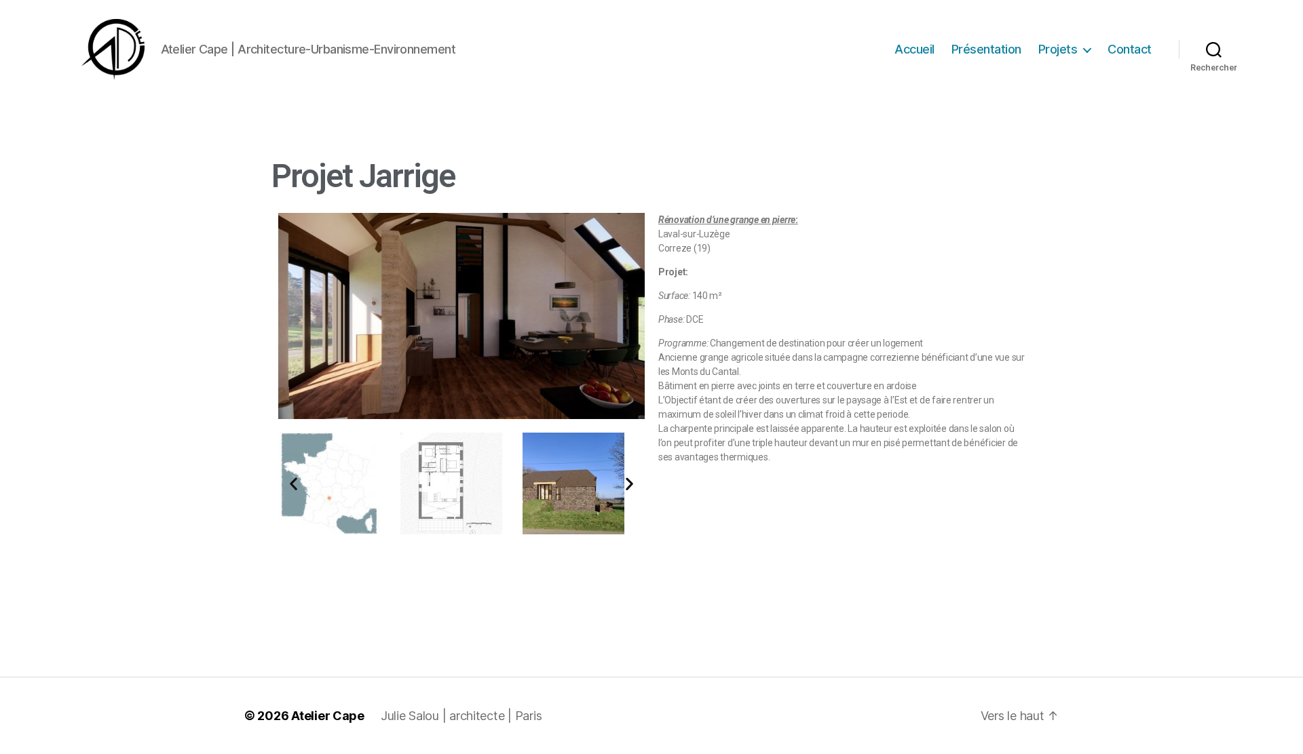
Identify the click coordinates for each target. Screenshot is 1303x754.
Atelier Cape (327, 716)
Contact (1130, 49)
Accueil (914, 49)
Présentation (986, 49)
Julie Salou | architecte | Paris (461, 716)
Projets (1058, 49)
